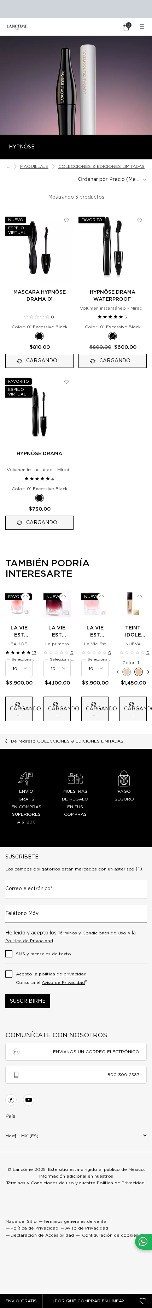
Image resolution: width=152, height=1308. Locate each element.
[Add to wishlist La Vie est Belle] (25, 597)
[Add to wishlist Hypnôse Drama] (66, 382)
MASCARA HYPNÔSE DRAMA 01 (39, 296)
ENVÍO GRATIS (21, 1301)
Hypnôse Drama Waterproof (112, 296)
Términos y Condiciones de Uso (92, 933)
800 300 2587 (123, 1075)
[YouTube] (28, 1099)
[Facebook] (11, 1099)
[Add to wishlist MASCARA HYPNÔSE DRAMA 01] (66, 220)
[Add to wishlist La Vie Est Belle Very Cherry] (63, 597)
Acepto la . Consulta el (52, 978)
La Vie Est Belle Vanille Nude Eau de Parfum (95, 632)
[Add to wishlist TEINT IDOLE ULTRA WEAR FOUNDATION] (139, 597)
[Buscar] (106, 26)
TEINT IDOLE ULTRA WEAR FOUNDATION (133, 632)
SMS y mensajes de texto (43, 954)
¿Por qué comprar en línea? (88, 1301)
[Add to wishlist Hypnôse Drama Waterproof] (139, 220)
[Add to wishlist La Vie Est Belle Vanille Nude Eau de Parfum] (101, 597)
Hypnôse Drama (39, 453)
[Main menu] (143, 27)
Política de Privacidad (29, 941)
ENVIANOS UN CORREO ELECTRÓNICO (96, 1052)
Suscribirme (28, 1001)
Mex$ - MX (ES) (22, 1136)
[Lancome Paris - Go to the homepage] (17, 27)
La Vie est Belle (19, 632)
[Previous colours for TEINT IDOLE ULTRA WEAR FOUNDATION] (117, 672)
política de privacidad (63, 974)
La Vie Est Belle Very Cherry (57, 632)
